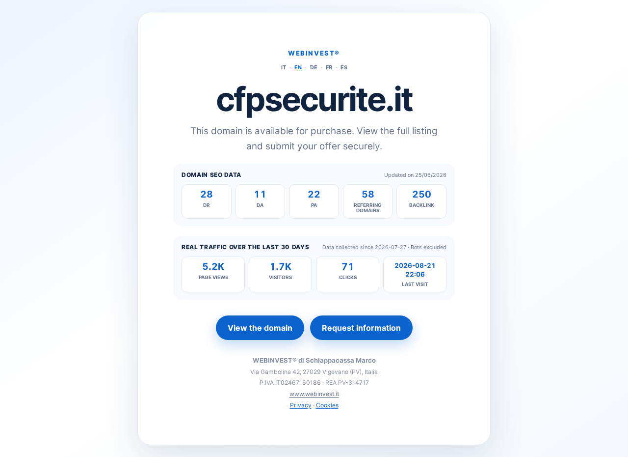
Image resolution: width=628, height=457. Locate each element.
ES (343, 67)
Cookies (327, 405)
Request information (361, 328)
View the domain (260, 328)
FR (329, 67)
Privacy (301, 405)
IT (283, 67)
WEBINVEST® (314, 53)
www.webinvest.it (314, 394)
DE (313, 67)
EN (298, 67)
